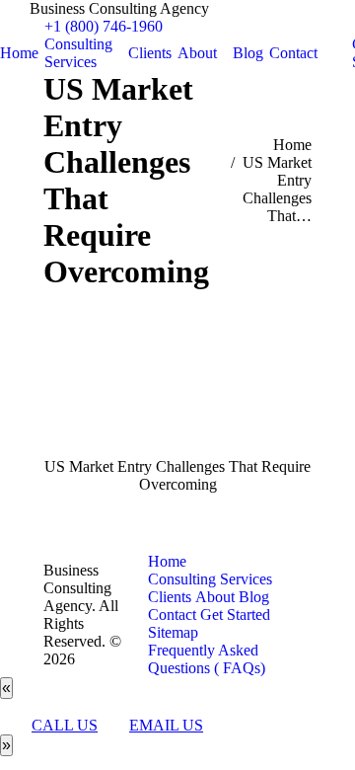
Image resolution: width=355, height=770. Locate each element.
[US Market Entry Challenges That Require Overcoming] (177, 394)
